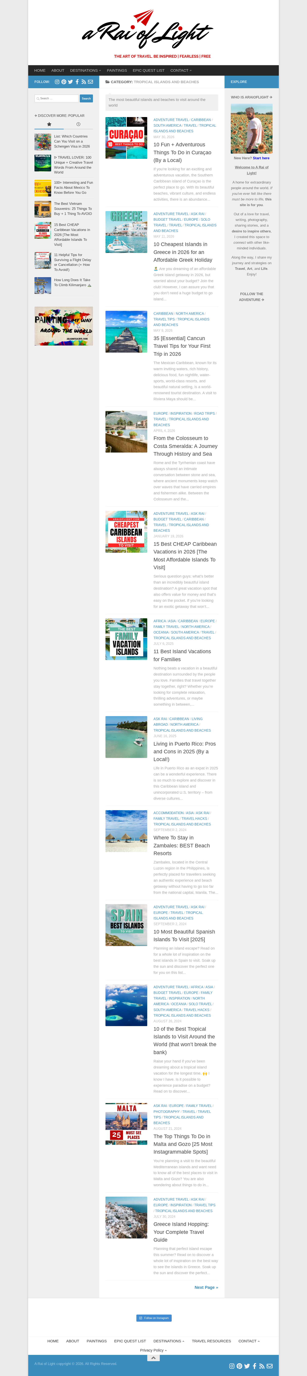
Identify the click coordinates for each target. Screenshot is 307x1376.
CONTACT (179, 70)
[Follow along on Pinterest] (63, 81)
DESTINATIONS (167, 1341)
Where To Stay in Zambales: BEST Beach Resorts (182, 845)
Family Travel (166, 627)
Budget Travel (167, 219)
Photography (167, 1111)
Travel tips (164, 319)
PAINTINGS (117, 70)
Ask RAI (197, 214)
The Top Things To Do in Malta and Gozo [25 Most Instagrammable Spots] (183, 1144)
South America (167, 125)
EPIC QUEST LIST (149, 70)
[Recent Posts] (78, 124)
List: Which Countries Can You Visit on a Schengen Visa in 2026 (72, 141)
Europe (191, 219)
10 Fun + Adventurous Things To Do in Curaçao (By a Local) (182, 152)
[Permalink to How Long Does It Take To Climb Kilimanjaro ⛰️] (42, 285)
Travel (190, 125)
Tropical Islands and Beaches (182, 638)
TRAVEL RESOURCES (211, 1341)
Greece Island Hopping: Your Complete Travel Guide (181, 1232)
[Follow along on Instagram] (57, 81)
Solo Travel (200, 1004)
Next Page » (206, 1287)
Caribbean (201, 120)
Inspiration (181, 413)
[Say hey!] (90, 81)
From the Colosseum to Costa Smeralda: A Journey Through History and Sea (186, 446)
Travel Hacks (194, 818)
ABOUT (57, 70)
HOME (40, 70)
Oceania (161, 632)
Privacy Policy (152, 1350)
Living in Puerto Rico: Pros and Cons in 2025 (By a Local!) (185, 751)
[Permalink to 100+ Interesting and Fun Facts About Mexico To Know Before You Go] (42, 188)
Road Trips (204, 413)
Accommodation (169, 813)
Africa (160, 621)
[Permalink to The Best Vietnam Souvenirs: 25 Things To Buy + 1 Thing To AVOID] (42, 209)
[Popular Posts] (49, 124)
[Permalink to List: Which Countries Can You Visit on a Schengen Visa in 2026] (42, 142)
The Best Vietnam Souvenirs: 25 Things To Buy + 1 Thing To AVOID (73, 209)
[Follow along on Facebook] (77, 81)
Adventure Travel (171, 120)
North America (190, 313)
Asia (172, 621)
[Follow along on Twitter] (70, 81)
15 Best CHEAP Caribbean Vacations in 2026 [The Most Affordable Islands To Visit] (72, 235)
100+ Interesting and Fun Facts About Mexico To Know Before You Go (73, 187)
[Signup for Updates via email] (83, 81)
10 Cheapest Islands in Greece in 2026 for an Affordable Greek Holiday (183, 252)
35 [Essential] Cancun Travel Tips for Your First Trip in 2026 (182, 346)
